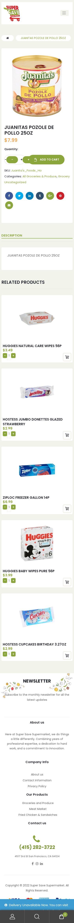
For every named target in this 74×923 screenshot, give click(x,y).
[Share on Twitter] (19, 196)
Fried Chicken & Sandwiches (38, 815)
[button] (59, 60)
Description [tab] (11, 235)
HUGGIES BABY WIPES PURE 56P (28, 571)
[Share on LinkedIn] (30, 196)
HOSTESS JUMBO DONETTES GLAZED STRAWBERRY (33, 421)
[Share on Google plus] (50, 196)
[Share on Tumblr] (40, 196)
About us (37, 774)
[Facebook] (33, 863)
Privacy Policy (37, 786)
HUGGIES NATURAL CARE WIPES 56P (32, 346)
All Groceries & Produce (39, 176)
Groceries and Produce (38, 803)
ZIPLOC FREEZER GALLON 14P (26, 497)
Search (37, 916)
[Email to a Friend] (9, 205)
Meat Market (38, 809)
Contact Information (37, 780)
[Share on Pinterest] (60, 196)
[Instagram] (37, 863)
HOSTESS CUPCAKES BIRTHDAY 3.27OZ (34, 644)
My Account (12, 916)
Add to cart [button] (67, 357)
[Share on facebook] (9, 196)
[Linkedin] (41, 863)
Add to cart (49, 159)
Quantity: (11, 149)
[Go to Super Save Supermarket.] (7, 38)
